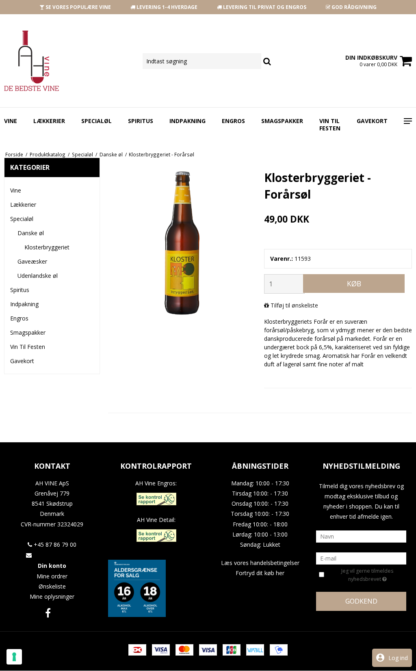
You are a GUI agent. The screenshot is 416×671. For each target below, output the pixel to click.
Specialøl (96, 121)
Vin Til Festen (329, 124)
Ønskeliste (52, 586)
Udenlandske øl (37, 275)
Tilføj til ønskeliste (294, 305)
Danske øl (30, 233)
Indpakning (187, 121)
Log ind (398, 658)
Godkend (361, 601)
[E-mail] (361, 557)
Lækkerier (49, 121)
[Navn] (361, 535)
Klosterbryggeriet (46, 247)
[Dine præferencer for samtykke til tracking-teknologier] (14, 657)
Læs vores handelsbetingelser (260, 563)
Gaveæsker (32, 261)
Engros (233, 121)
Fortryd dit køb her (260, 573)
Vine (10, 121)
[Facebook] (48, 612)
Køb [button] (354, 283)
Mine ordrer (52, 576)
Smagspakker (282, 121)
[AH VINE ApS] (69, 60)
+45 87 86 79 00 (54, 544)
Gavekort (372, 121)
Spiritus (140, 121)
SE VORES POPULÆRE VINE (77, 7)
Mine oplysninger (52, 596)
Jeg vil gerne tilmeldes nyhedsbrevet (371, 574)
